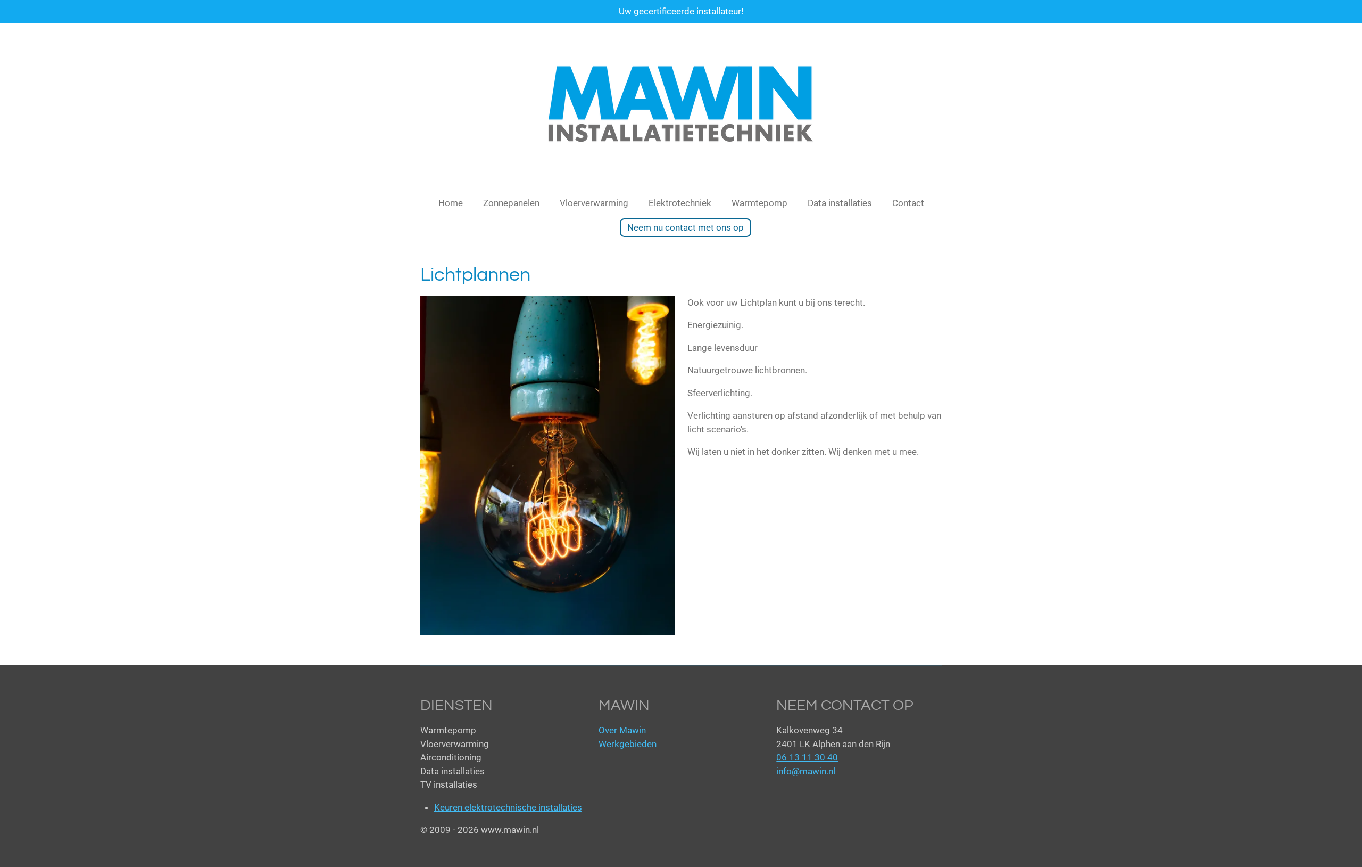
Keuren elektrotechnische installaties (508, 807)
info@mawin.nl (805, 771)
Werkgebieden (629, 744)
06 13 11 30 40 (807, 757)
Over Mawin (622, 730)
